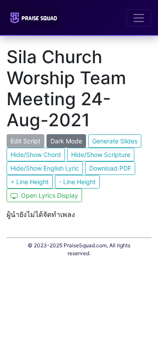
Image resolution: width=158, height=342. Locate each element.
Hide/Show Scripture (100, 154)
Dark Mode (66, 141)
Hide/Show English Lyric (45, 168)
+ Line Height (30, 181)
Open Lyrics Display (48, 195)
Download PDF (110, 168)
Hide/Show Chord (36, 154)
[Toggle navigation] (138, 18)
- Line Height (77, 181)
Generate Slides (114, 141)
